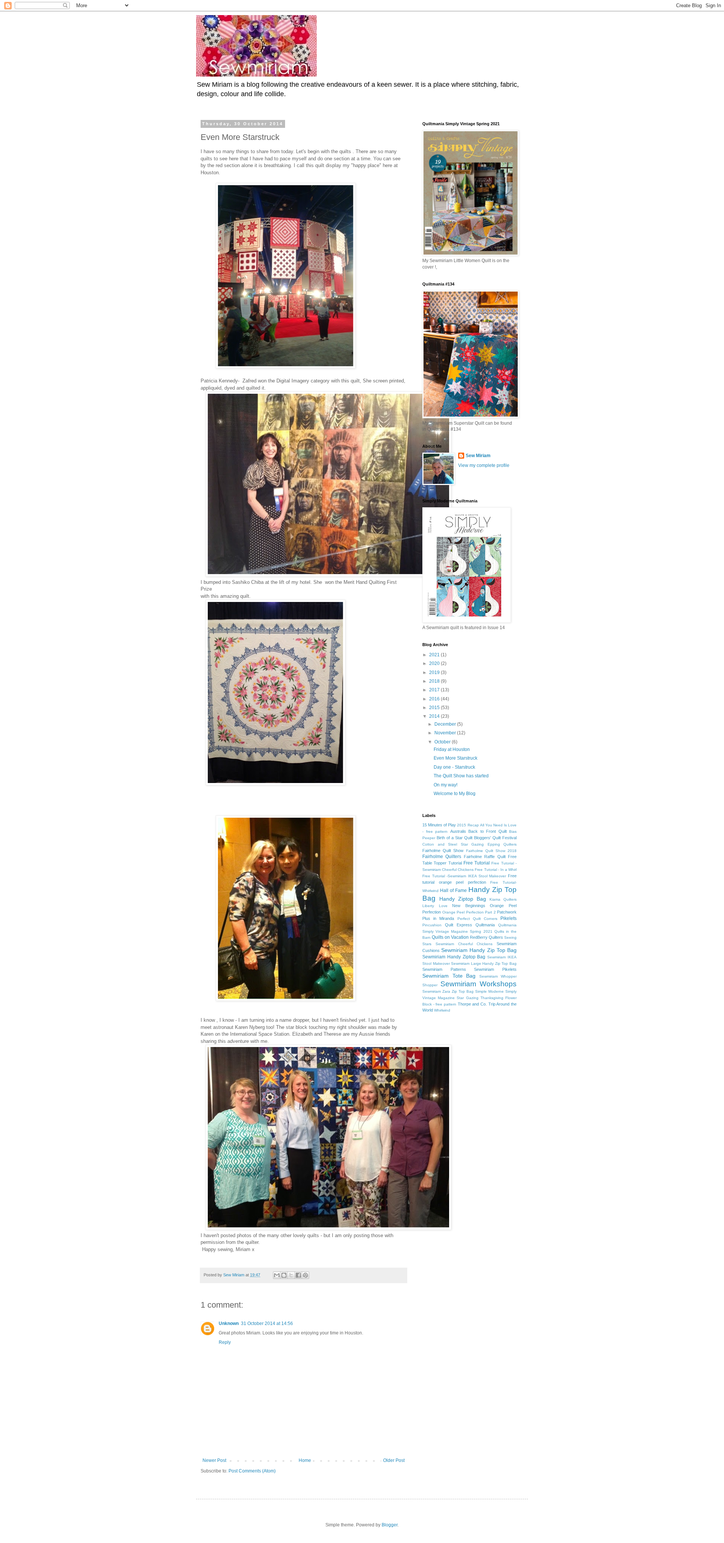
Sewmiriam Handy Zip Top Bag (479, 950)
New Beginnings (468, 905)
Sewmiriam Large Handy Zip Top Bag (484, 963)
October (443, 742)
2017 (435, 689)
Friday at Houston (452, 749)
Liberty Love (435, 906)
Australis (458, 831)
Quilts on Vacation (450, 937)
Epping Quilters (502, 844)
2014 (435, 716)
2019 (435, 672)
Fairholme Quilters (441, 856)
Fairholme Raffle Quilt (485, 856)
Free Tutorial (476, 863)
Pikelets (508, 918)
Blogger (389, 1525)
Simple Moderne (489, 991)
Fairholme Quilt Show (442, 850)
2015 (435, 707)
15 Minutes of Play (439, 825)
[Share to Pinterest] (305, 1275)
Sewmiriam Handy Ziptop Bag (453, 957)
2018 (435, 681)
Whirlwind (442, 1010)
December (445, 724)
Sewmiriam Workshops (478, 984)
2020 (435, 663)
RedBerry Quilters (486, 937)
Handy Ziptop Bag (462, 899)
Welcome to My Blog (455, 793)
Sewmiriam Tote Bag (449, 976)
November (445, 732)
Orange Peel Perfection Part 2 (469, 912)
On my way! (445, 785)
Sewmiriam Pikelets (495, 969)
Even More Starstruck (455, 758)
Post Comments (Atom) (252, 1471)
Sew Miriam (478, 455)
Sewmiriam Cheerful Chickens (464, 944)
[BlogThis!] (284, 1275)
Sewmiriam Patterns (444, 969)
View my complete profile (483, 465)
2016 (435, 699)
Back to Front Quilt (487, 831)
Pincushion (432, 925)
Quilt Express (458, 925)
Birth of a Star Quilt (454, 837)
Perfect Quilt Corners (477, 919)
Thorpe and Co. (472, 1004)
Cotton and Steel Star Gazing (453, 844)
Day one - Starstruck (454, 767)
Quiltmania (485, 925)
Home (305, 1460)
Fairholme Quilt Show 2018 (491, 851)
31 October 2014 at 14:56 (267, 1323)
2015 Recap (468, 825)
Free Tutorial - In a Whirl (496, 869)
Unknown (229, 1323)
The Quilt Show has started (461, 775)
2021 (435, 654)
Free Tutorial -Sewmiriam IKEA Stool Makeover (464, 876)
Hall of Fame (453, 890)
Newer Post (214, 1460)
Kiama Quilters (503, 899)
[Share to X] (291, 1275)
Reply (225, 1342)
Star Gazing (467, 998)
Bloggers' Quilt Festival (495, 837)
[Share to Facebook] (298, 1275)
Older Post (394, 1460)
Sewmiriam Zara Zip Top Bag (448, 991)
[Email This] (277, 1275)
